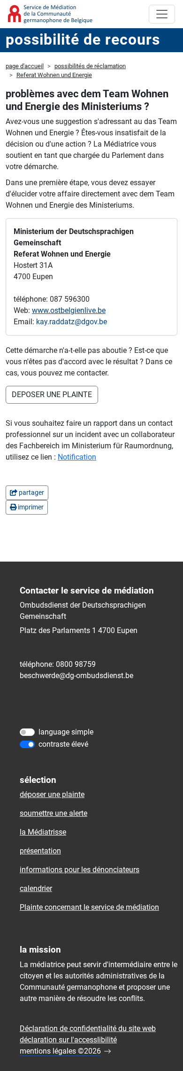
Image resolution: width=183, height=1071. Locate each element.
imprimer (30, 507)
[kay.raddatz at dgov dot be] (71, 322)
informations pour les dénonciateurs (79, 869)
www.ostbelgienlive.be (69, 310)
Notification (77, 457)
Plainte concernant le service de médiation (89, 907)
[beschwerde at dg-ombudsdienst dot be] (76, 675)
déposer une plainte (52, 794)
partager (30, 492)
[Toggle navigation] (162, 14)
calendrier (36, 888)
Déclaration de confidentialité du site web (88, 1028)
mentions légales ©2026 (60, 1051)
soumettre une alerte (53, 813)
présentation (40, 850)
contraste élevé (63, 744)
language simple (65, 731)
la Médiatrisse (43, 832)
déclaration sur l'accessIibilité (68, 1039)
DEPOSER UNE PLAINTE (52, 394)
